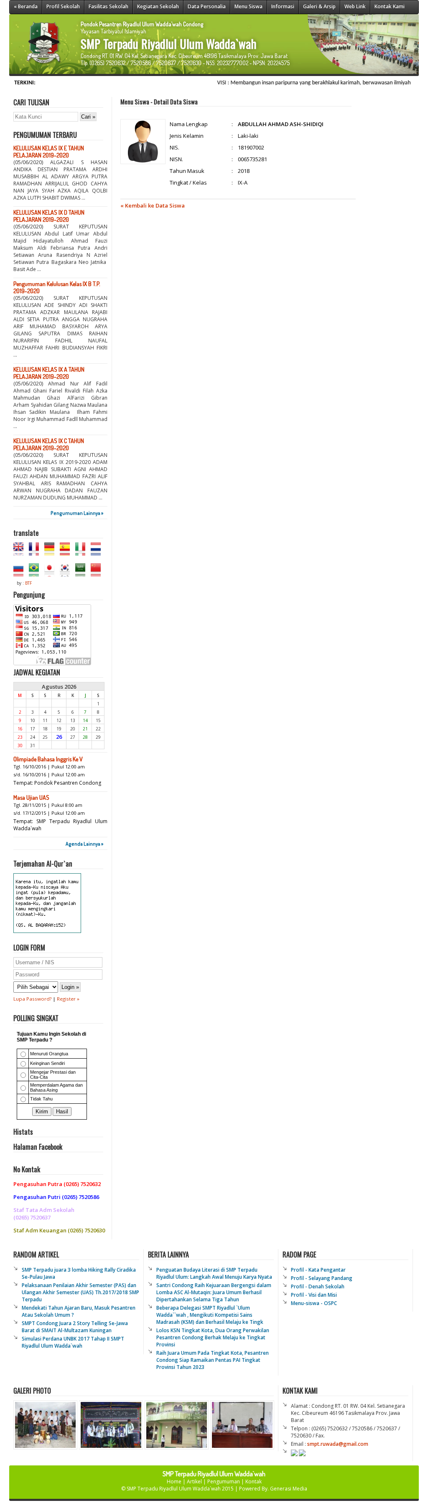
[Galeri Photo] (143, 1447)
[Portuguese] (36, 573)
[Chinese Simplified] (98, 573)
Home (174, 1481)
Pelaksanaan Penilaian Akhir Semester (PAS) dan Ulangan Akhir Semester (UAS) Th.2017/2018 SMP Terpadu (80, 1292)
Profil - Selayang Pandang (321, 1278)
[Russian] (20, 573)
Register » (68, 999)
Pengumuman (223, 1481)
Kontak (253, 1481)
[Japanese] (51, 573)
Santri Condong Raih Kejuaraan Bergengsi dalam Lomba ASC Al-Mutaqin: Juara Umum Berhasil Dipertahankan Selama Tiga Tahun (213, 1292)
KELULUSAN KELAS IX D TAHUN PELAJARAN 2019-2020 (48, 216)
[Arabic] (82, 573)
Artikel (194, 1481)
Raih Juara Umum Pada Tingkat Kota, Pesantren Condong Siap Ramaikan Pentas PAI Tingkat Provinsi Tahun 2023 (212, 1360)
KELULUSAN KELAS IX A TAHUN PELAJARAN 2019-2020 (48, 373)
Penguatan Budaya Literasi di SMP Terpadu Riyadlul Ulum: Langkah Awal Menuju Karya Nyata (214, 1273)
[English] (20, 552)
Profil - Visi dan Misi (314, 1294)
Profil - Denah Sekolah (317, 1286)
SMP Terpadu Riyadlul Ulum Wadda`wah (174, 1488)
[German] (51, 552)
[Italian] (82, 552)
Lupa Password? (32, 999)
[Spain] (67, 552)
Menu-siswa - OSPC (314, 1303)
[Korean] (67, 573)
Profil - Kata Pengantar (318, 1269)
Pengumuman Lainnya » (77, 513)
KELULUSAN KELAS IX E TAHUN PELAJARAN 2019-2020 (48, 151)
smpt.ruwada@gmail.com (337, 1443)
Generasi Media (288, 1488)
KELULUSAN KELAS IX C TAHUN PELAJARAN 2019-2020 (48, 444)
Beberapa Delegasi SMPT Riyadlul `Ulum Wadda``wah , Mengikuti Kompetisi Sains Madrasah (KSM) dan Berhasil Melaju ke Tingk (209, 1315)
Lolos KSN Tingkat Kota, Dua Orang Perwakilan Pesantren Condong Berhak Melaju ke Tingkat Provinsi (212, 1337)
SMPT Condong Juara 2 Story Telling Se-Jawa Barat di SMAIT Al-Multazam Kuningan (75, 1327)
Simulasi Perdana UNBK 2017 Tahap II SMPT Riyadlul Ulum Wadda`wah (73, 1342)
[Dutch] (98, 552)
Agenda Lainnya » (84, 844)
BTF (28, 583)
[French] (36, 552)
